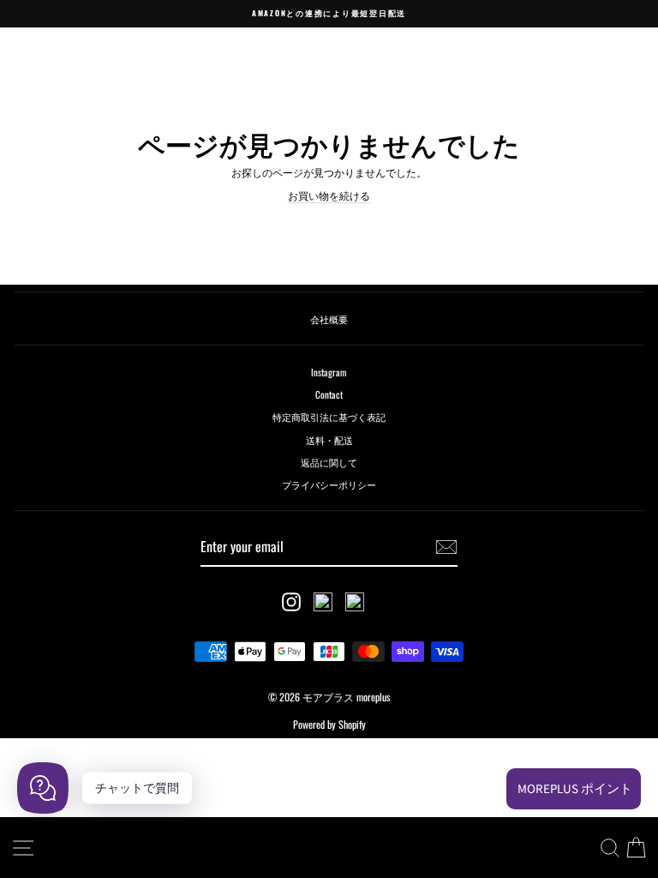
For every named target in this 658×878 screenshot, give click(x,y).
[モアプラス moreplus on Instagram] (291, 601)
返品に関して (329, 462)
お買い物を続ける (329, 195)
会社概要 (329, 319)
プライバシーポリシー (329, 484)
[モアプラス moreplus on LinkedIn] (354, 601)
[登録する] (446, 547)
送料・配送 (329, 440)
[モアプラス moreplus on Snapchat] (323, 601)
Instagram (329, 372)
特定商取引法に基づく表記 (329, 417)
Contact (329, 394)
